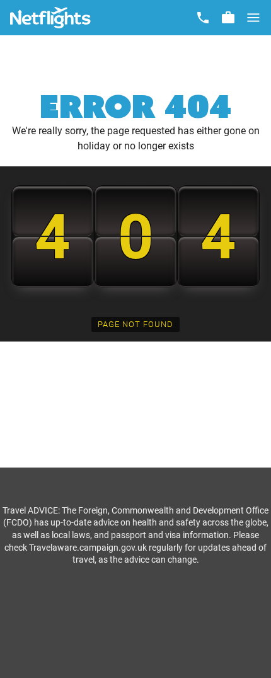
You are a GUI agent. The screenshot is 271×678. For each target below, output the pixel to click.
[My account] (228, 17)
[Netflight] (50, 17)
